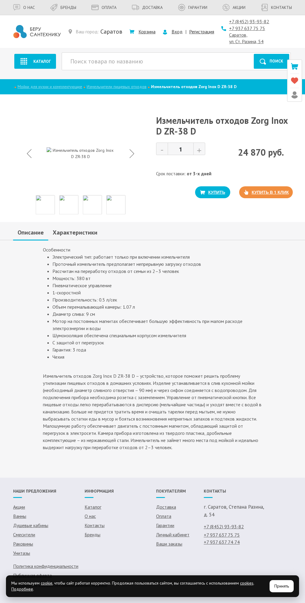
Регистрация (201, 32)
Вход (177, 32)
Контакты (281, 7)
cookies (246, 583)
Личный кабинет (172, 535)
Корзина (147, 32)
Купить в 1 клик (270, 192)
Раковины (23, 544)
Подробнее (22, 589)
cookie (46, 583)
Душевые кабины (30, 525)
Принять (281, 586)
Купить (216, 192)
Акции (239, 7)
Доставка (152, 7)
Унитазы (21, 553)
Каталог (42, 61)
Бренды (68, 7)
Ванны (19, 516)
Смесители (24, 535)
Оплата (109, 7)
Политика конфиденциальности (45, 566)
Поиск (276, 61)
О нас (29, 7)
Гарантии (197, 7)
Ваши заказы (169, 544)
